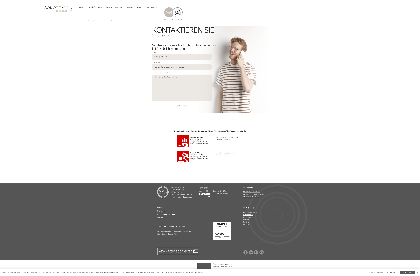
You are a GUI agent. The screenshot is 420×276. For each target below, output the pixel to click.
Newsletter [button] (247, 217)
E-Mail (155, 52)
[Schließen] (417, 272)
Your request (157, 62)
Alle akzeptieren (407, 273)
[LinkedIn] (256, 252)
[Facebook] (245, 252)
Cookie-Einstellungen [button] (375, 272)
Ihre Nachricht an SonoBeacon (162, 73)
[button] (173, 14)
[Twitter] (251, 252)
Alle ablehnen (391, 273)
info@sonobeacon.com (184, 197)
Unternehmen (248, 215)
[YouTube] (261, 252)
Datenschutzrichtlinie (195, 272)
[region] (81, 10)
